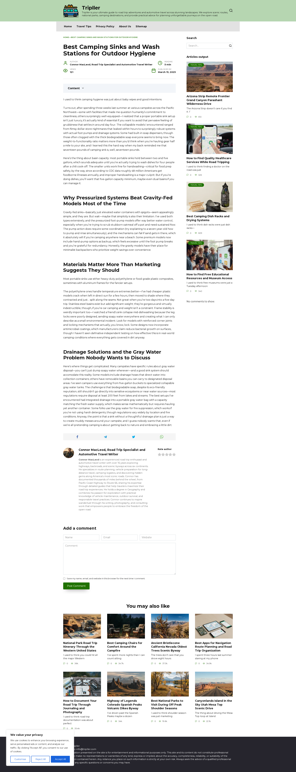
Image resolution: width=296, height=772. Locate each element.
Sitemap (141, 26)
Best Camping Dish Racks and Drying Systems (208, 218)
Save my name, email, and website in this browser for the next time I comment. (106, 578)
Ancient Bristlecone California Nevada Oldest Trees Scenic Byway (169, 646)
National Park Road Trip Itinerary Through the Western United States (80, 646)
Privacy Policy (105, 26)
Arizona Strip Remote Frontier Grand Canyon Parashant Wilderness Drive (208, 100)
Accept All (60, 759)
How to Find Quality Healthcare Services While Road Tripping (209, 160)
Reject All (40, 759)
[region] (40, 748)
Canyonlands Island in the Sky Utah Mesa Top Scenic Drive (213, 704)
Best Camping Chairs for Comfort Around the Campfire (124, 646)
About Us (125, 26)
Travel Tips (83, 26)
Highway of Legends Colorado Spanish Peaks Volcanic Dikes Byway (124, 704)
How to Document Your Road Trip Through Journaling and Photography (80, 706)
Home (68, 26)
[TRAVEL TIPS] (210, 90)
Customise (20, 759)
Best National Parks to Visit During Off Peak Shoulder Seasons (167, 704)
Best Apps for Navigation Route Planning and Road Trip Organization (213, 646)
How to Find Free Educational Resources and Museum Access (209, 276)
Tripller (91, 8)
